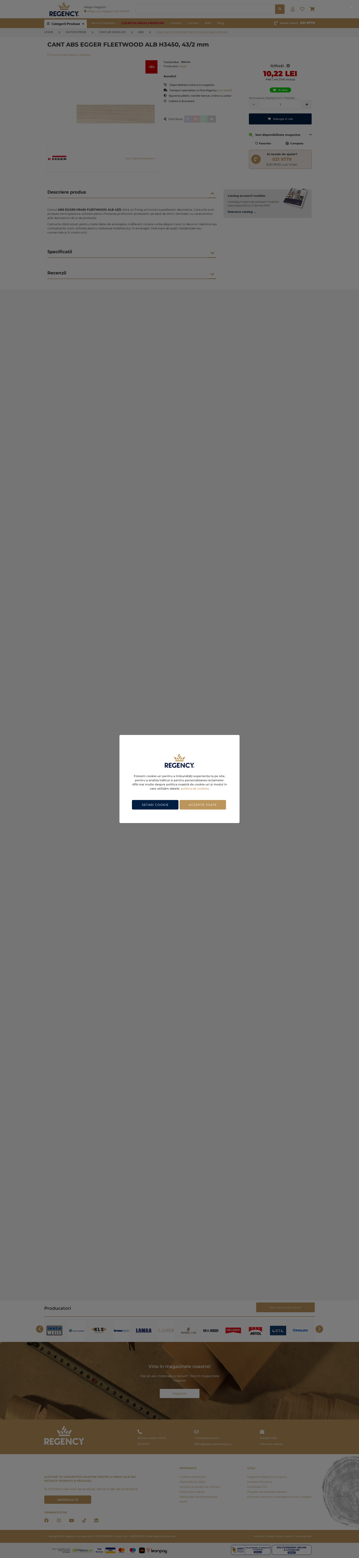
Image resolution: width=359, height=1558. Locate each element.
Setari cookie (155, 805)
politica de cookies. (195, 788)
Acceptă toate (203, 805)
